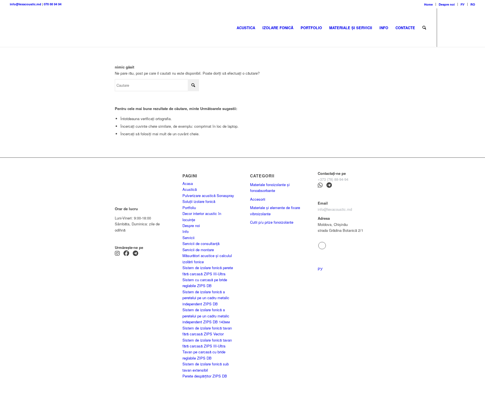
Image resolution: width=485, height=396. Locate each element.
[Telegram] (135, 254)
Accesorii (257, 199)
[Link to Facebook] (462, 27)
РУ (463, 4)
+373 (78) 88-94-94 (333, 179)
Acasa (187, 183)
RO (472, 4)
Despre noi (447, 4)
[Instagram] (117, 254)
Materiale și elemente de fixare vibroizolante (275, 210)
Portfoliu (189, 207)
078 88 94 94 (52, 4)
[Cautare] (424, 27)
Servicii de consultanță (200, 243)
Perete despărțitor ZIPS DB (204, 376)
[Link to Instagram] (454, 27)
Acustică (189, 189)
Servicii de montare (198, 249)
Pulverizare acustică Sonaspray (208, 195)
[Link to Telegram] (445, 27)
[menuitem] (428, 4)
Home (428, 4)
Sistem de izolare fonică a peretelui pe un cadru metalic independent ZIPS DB (205, 297)
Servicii (188, 237)
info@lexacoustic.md (25, 4)
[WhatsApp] (320, 185)
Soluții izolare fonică (198, 201)
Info (185, 231)
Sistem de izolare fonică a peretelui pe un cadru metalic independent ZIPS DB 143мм (206, 315)
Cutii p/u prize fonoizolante (271, 222)
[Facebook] (126, 254)
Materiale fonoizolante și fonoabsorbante (270, 187)
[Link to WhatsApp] (471, 27)
